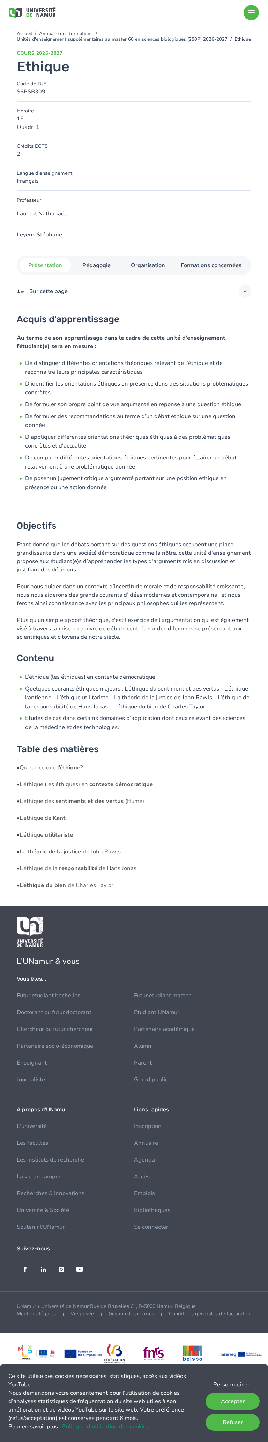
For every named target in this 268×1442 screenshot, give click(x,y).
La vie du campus (39, 1176)
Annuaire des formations (66, 33)
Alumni (143, 1046)
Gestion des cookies (131, 1313)
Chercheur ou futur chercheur (55, 1029)
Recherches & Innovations (50, 1193)
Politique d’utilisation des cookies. (106, 1426)
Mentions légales (36, 1313)
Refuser (233, 1422)
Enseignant (32, 1063)
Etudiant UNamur (156, 1012)
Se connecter (151, 1227)
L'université (32, 1126)
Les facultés (32, 1143)
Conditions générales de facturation (210, 1313)
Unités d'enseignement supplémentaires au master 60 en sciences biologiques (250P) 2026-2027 (122, 39)
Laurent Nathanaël (41, 213)
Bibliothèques (152, 1210)
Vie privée (82, 1313)
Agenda (144, 1160)
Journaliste (31, 1079)
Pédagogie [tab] (96, 265)
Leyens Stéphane (39, 234)
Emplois (144, 1193)
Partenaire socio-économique (55, 1046)
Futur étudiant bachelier (48, 995)
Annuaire (146, 1143)
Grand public (151, 1079)
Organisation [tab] (148, 265)
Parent (143, 1063)
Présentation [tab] (45, 265)
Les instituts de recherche (50, 1160)
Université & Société (43, 1210)
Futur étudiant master (162, 995)
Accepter (233, 1401)
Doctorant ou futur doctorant (54, 1012)
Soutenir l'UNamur (41, 1227)
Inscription (148, 1126)
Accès (142, 1176)
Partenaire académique (164, 1029)
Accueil (24, 33)
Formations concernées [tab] (211, 265)
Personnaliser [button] (231, 1384)
